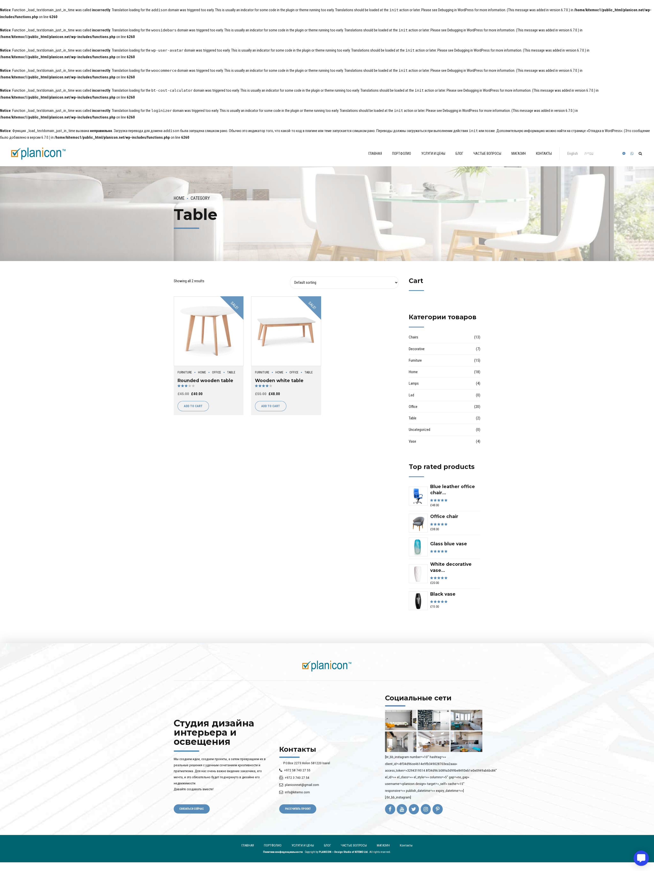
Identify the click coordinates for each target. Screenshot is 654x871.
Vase (412, 441)
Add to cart (193, 406)
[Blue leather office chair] (418, 496)
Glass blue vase (448, 543)
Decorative (417, 349)
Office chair (444, 516)
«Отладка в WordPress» (604, 130)
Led (411, 395)
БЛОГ (459, 153)
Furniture (185, 372)
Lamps (414, 383)
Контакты (544, 153)
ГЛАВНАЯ (375, 153)
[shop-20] (286, 331)
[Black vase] (418, 600)
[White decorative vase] (418, 573)
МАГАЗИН (518, 153)
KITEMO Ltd (361, 852)
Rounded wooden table (205, 380)
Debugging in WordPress (456, 10)
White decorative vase (451, 567)
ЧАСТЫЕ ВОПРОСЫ (487, 153)
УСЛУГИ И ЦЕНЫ (433, 153)
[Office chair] (418, 523)
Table (231, 372)
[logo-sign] (327, 666)
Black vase (443, 594)
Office (216, 372)
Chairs (413, 337)
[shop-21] (208, 331)
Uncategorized (419, 429)
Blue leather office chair (452, 489)
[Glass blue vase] (418, 546)
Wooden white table (279, 380)
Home (179, 198)
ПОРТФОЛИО (401, 153)
